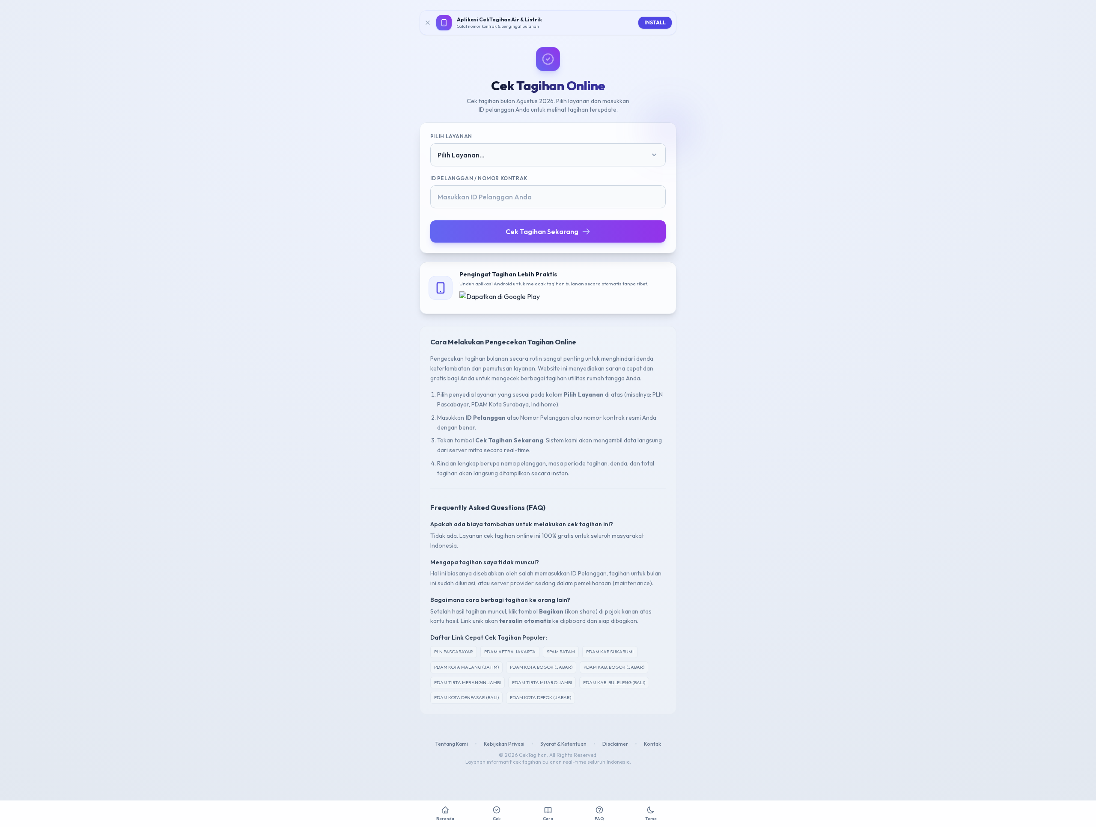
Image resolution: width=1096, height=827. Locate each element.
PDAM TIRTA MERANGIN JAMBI (467, 682)
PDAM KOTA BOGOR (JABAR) (541, 667)
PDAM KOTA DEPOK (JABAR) (540, 697)
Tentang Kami (451, 744)
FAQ (599, 818)
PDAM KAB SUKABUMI (610, 652)
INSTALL (655, 22)
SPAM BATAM (561, 652)
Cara (548, 818)
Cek (496, 818)
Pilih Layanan (451, 136)
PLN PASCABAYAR (453, 652)
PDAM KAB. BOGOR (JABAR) (614, 667)
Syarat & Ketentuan (563, 744)
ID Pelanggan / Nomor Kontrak (478, 178)
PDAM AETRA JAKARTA (510, 652)
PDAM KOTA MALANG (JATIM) (466, 667)
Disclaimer (615, 744)
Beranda (445, 818)
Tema (651, 818)
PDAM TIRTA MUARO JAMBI (542, 682)
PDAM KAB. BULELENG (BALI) (614, 682)
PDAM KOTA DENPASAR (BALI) (466, 697)
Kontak (652, 744)
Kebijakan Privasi (504, 744)
